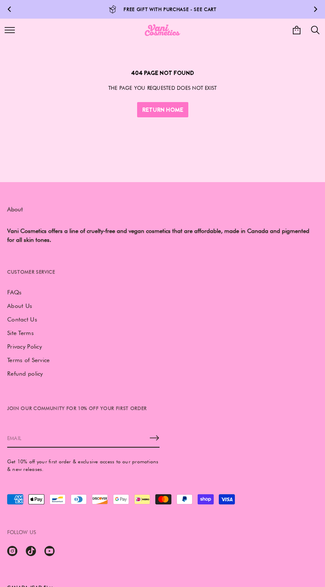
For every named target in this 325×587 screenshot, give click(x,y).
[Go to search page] (315, 30)
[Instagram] (12, 551)
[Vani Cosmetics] (162, 30)
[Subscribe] (154, 438)
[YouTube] (49, 551)
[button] (315, 30)
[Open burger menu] (10, 30)
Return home (162, 109)
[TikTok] (31, 551)
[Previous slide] (9, 9)
